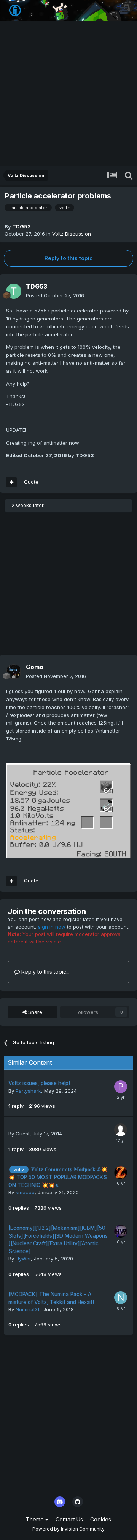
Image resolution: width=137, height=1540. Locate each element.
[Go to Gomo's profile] (13, 671)
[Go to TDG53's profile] (13, 291)
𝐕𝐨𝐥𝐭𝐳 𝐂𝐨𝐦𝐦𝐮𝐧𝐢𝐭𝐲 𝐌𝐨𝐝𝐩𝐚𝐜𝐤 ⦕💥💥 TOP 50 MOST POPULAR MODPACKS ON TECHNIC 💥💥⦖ (57, 1177)
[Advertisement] (68, 94)
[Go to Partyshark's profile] (120, 1086)
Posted (55, 295)
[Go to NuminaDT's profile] (120, 1297)
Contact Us (69, 1519)
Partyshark (28, 1091)
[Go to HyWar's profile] (120, 1231)
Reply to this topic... (45, 971)
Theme (35, 1519)
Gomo (34, 667)
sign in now (51, 927)
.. (9, 1126)
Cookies (100, 1519)
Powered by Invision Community (68, 1529)
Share (34, 1012)
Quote (31, 482)
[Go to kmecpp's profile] (120, 1172)
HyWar (23, 1259)
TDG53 (21, 226)
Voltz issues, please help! (39, 1083)
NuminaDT (28, 1309)
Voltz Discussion (71, 234)
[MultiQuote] (11, 482)
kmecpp (25, 1192)
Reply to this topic (68, 258)
